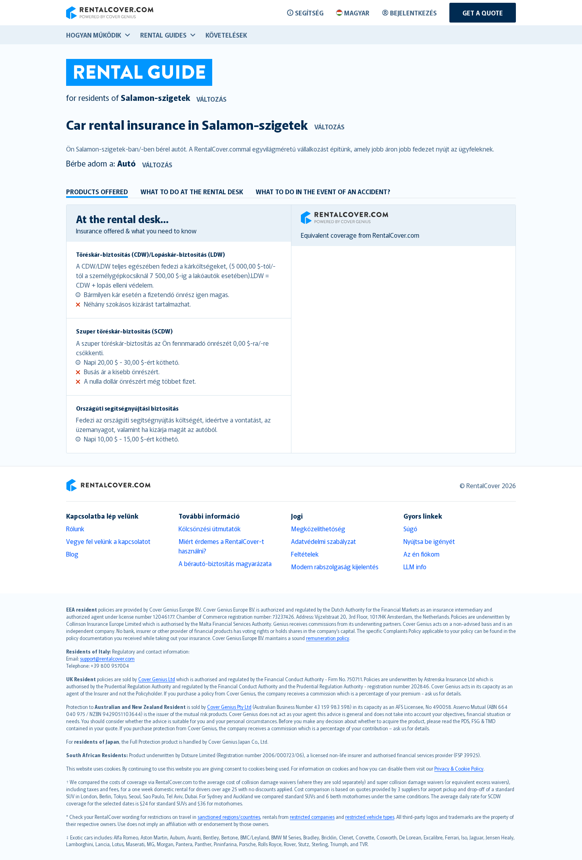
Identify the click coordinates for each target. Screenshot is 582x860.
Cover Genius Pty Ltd (229, 706)
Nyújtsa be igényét (429, 541)
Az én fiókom (421, 554)
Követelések (226, 35)
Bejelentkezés (413, 12)
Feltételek (305, 554)
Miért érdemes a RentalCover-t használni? (221, 545)
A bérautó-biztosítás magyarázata (225, 563)
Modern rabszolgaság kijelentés (334, 566)
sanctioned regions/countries (229, 816)
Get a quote (482, 12)
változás (211, 99)
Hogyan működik (93, 35)
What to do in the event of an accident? (323, 191)
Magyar (356, 12)
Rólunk (75, 528)
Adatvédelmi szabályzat (323, 541)
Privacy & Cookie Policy (458, 768)
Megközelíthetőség (318, 528)
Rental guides (163, 35)
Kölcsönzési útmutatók (210, 528)
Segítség (309, 12)
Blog (72, 554)
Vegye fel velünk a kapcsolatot (108, 541)
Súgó (410, 528)
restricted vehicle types (369, 816)
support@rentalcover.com (107, 658)
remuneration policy (327, 638)
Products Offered (97, 191)
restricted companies (312, 816)
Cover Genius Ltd (156, 679)
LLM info (414, 566)
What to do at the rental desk (192, 191)
